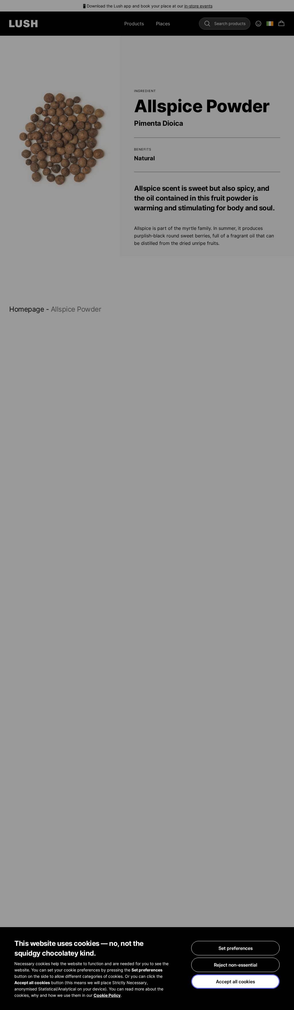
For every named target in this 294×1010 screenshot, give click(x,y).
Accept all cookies (235, 981)
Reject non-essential (235, 965)
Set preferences (235, 948)
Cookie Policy (107, 995)
